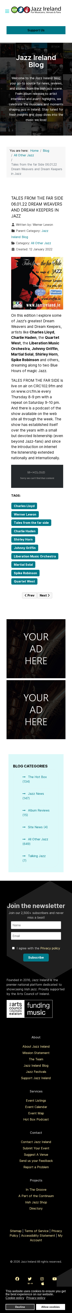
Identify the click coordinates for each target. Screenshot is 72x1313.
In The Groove (36, 1189)
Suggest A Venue (36, 1154)
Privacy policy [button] (35, 1298)
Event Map (36, 1113)
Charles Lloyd (24, 506)
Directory (36, 1208)
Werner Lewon (25, 514)
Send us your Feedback (36, 1161)
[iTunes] (42, 1283)
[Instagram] (42, 1279)
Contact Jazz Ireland (36, 1142)
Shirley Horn (23, 539)
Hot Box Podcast (36, 1119)
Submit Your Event (36, 1148)
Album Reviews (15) (36, 812)
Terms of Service (36, 1231)
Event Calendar (36, 1107)
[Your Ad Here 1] (36, 648)
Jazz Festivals (36, 1072)
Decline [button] (20, 1306)
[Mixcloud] (30, 1283)
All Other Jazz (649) (35, 841)
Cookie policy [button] (15, 1298)
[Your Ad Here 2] (36, 709)
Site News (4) (37, 827)
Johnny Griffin (25, 548)
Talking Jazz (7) (34, 858)
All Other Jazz (41, 243)
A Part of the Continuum (36, 1196)
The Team (36, 1059)
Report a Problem (36, 1167)
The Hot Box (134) (34, 779)
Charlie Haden (25, 531)
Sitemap (16, 1231)
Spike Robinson (25, 573)
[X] (30, 1279)
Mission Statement (36, 1053)
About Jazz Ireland (36, 1046)
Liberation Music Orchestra (35, 556)
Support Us (36, 30)
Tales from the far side (31, 523)
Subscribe (36, 957)
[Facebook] (17, 1279)
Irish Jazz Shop (36, 1202)
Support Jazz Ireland (36, 1078)
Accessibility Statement (38, 1235)
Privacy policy (50, 948)
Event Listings (36, 1100)
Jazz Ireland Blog (36, 1065)
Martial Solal (23, 565)
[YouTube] (54, 1279)
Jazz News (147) (33, 796)
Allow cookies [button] (50, 1306)
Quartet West (24, 581)
